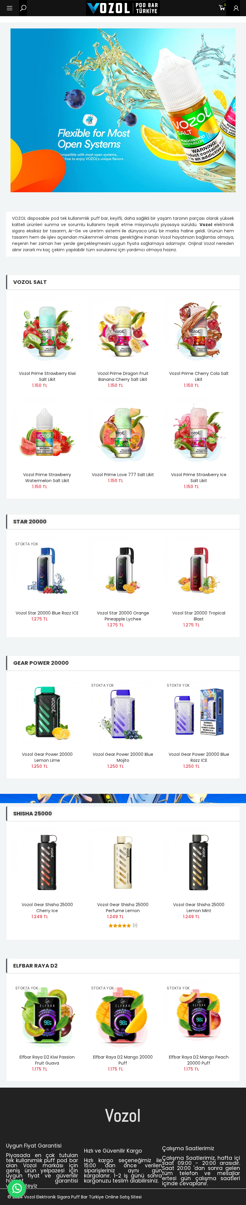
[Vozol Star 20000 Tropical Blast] (199, 570)
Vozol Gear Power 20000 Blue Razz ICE (199, 757)
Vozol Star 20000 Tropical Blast (198, 616)
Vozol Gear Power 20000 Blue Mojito (123, 757)
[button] (223, 276)
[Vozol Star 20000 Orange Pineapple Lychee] (123, 570)
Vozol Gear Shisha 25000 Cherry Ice (47, 908)
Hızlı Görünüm (67, 318)
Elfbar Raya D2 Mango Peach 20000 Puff (199, 1060)
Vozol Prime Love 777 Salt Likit (123, 475)
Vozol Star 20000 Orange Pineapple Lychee (123, 616)
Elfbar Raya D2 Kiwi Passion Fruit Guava (47, 1060)
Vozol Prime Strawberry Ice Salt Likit (198, 478)
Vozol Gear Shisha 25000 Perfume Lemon (122, 908)
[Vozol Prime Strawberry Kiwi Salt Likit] (47, 331)
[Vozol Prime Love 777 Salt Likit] (123, 432)
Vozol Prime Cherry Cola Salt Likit (199, 376)
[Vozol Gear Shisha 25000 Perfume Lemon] (123, 862)
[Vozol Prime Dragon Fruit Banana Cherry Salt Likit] (123, 331)
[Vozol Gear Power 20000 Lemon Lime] (47, 712)
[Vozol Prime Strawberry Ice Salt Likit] (199, 432)
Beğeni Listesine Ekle (67, 306)
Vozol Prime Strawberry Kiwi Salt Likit (47, 376)
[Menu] (12, 8)
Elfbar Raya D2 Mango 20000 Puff (123, 1060)
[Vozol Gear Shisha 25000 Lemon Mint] (199, 862)
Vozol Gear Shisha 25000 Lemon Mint (198, 908)
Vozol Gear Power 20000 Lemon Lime (47, 757)
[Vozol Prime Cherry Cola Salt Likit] (199, 331)
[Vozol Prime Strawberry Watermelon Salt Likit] (47, 432)
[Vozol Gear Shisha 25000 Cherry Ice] (47, 862)
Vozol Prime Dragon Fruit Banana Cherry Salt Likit (123, 376)
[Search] (23, 8)
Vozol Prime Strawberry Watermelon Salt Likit (47, 478)
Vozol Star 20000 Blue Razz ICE (47, 613)
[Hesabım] (233, 8)
